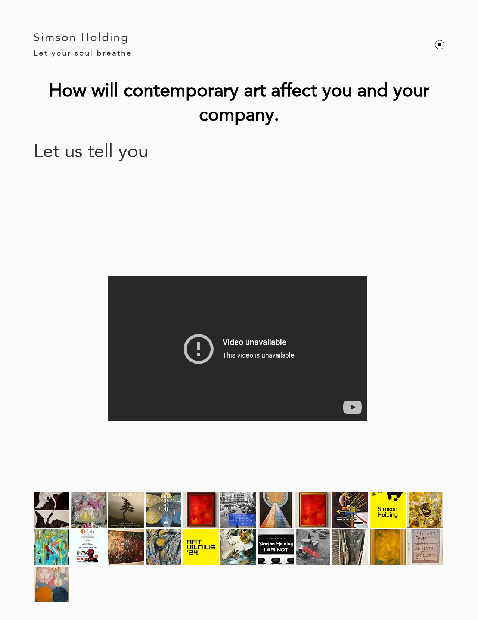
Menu (439, 44)
